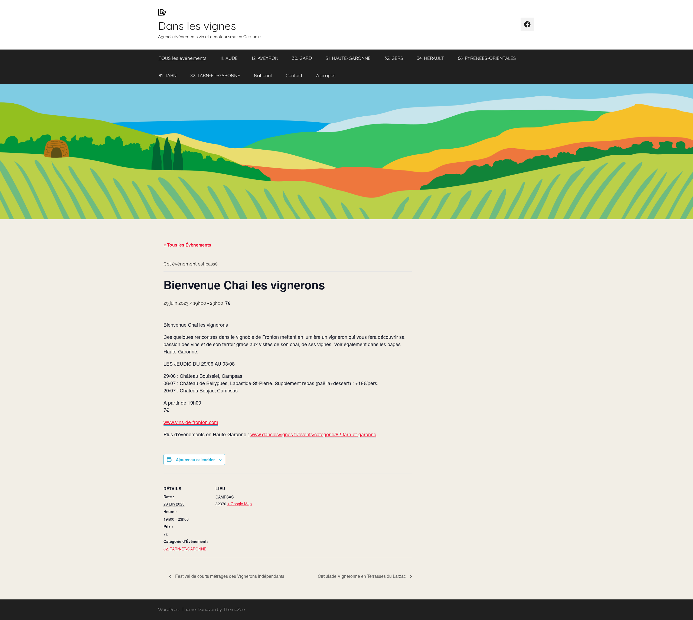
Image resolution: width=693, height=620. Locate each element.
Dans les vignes (197, 25)
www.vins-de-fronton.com (191, 421)
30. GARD (302, 58)
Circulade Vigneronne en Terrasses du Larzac (362, 576)
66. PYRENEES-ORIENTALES (487, 58)
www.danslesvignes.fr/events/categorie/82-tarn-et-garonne (313, 434)
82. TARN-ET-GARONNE (215, 75)
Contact (294, 75)
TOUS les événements (182, 58)
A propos (325, 75)
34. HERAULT (430, 58)
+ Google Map (239, 503)
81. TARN (167, 75)
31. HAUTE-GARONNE (348, 58)
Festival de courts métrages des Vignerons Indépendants (229, 576)
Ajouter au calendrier (195, 459)
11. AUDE (229, 58)
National (263, 75)
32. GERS (393, 58)
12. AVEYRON (264, 58)
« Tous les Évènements (187, 245)
